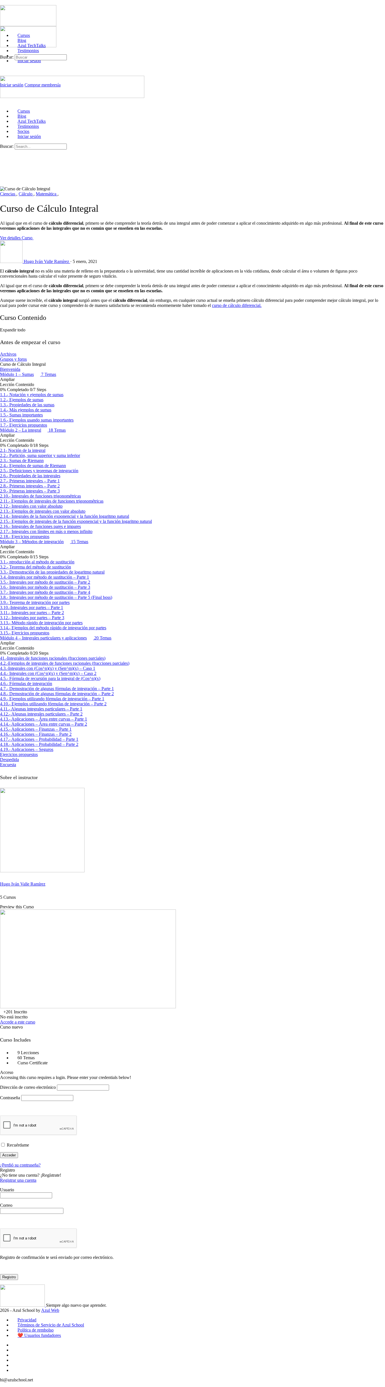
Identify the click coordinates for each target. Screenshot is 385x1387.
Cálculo (26, 193)
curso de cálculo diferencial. (237, 305)
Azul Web (50, 1310)
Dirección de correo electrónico (28, 1087)
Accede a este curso (17, 1022)
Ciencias (8, 193)
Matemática (46, 193)
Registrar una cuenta (18, 1180)
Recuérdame (17, 1145)
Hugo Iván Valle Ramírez (22, 884)
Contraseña (10, 1097)
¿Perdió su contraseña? (20, 1165)
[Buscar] (3, 51)
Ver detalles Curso (17, 237)
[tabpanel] (192, 288)
